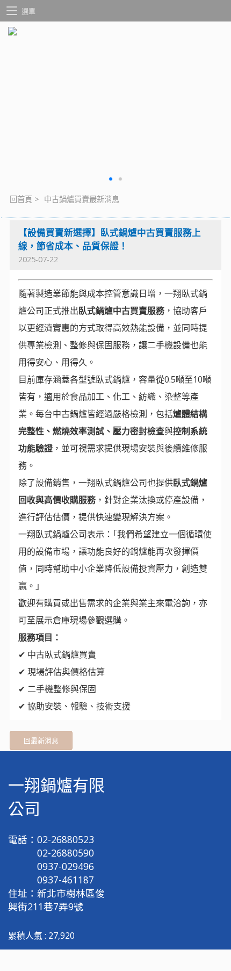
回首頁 (21, 199)
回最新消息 (41, 740)
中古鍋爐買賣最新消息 (81, 199)
